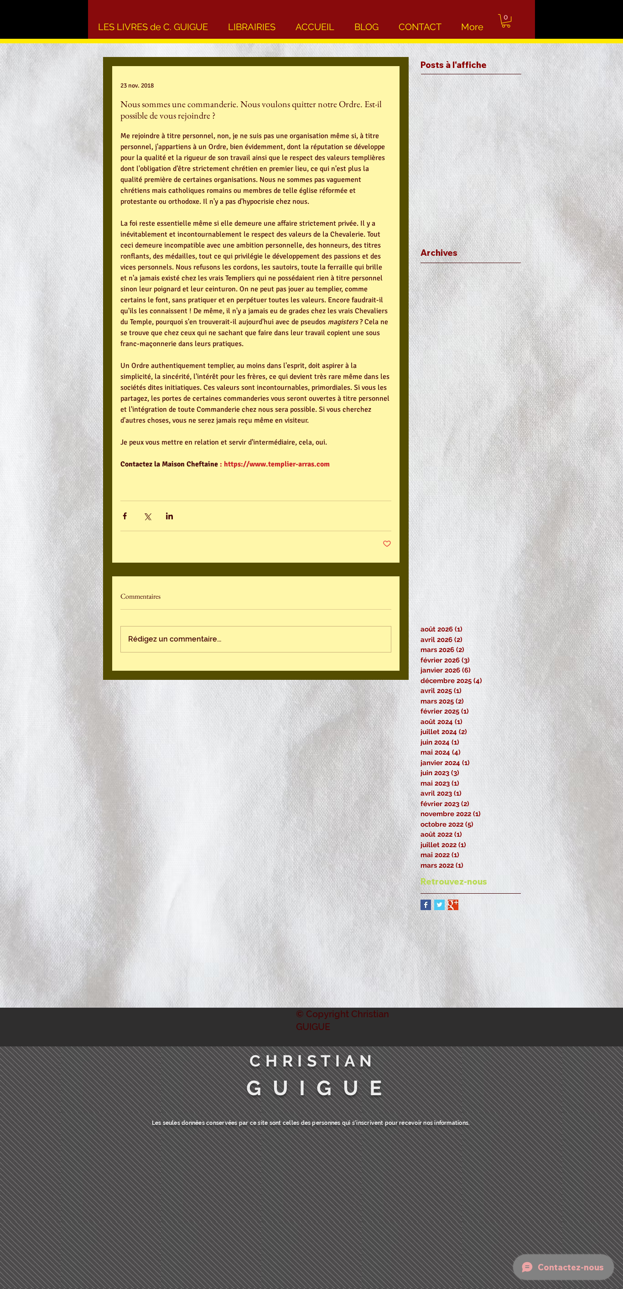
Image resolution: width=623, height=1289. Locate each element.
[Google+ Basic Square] (453, 905)
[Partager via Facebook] (124, 516)
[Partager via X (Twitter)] (147, 516)
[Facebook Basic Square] (426, 905)
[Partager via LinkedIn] (169, 516)
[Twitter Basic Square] (439, 905)
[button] (506, 20)
